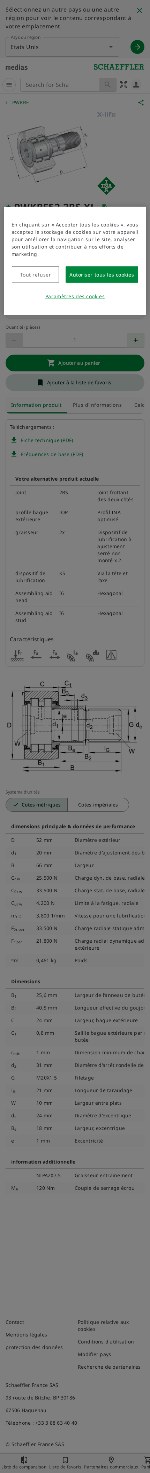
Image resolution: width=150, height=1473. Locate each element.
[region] (75, 261)
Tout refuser (35, 274)
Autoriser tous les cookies (101, 274)
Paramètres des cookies (75, 296)
